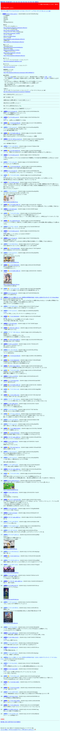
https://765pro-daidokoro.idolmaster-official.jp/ (14, 55)
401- (21, 1)
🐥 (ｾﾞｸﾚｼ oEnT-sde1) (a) (12, 447)
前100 (12, 722)
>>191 (5, 683)
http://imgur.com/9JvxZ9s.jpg (10, 549)
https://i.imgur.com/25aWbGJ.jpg (11, 262)
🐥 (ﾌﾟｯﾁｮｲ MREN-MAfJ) (12, 428)
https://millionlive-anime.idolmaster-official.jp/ (14, 39)
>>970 (49, 76)
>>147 (5, 390)
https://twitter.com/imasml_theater (11, 30)
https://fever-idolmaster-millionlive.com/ (13, 61)
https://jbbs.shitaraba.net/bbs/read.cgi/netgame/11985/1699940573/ (19, 72)
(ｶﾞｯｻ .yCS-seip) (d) (10, 111)
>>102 (5, 118)
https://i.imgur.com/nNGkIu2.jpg (11, 599)
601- (26, 1)
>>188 (5, 664)
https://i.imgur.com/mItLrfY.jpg (11, 202)
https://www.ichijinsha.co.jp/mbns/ (11, 50)
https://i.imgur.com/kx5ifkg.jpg (11, 623)
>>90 (5, 176)
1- (12, 1)
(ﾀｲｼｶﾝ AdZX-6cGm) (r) (11, 480)
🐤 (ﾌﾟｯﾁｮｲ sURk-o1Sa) (11, 395)
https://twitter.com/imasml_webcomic (12, 52)
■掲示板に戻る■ (5, 1)
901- (34, 1)
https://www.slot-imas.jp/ (9, 67)
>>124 (5, 272)
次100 (15, 722)
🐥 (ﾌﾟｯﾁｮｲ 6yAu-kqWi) (11, 687)
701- (29, 1)
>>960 (45, 76)
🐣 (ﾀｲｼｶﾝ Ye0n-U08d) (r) (12, 339)
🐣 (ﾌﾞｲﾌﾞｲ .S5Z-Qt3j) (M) (12, 499)
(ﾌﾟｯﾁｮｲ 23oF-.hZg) (10, 575)
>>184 (5, 638)
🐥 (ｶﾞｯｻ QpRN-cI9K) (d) (12, 133)
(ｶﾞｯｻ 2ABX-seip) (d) (11, 585)
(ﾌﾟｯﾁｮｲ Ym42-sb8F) (11, 669)
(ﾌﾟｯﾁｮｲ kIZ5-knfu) (10, 209)
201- (17, 1)
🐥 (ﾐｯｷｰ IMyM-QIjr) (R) (12, 220)
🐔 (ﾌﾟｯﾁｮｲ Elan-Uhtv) (11, 380)
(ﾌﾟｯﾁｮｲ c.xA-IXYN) (11, 344)
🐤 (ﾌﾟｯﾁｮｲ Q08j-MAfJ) (11, 265)
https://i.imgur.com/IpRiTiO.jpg (11, 489)
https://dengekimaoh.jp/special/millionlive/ (13, 47)
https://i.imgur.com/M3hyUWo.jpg (11, 284)
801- (31, 1)
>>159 (5, 475)
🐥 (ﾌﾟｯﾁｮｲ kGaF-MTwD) (12, 123)
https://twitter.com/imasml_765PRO (12, 33)
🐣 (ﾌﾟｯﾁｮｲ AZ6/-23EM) (12, 700)
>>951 (45, 78)
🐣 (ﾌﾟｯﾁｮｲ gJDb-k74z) (11, 705)
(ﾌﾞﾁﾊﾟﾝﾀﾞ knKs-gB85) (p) (12, 437)
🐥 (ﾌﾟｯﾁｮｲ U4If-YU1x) (11, 556)
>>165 (5, 494)
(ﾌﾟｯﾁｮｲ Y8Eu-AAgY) (11, 637)
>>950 (10, 76)
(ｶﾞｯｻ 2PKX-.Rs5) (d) (11, 709)
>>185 (5, 670)
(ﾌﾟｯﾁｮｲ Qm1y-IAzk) (11, 696)
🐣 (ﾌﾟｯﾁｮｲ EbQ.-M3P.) (11, 682)
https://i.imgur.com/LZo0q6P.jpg (11, 572)
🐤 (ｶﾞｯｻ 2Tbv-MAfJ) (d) (12, 150)
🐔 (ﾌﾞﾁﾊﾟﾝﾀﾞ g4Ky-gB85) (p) (13, 581)
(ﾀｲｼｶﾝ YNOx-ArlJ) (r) (10, 14)
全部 (10, 1)
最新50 (36, 1)
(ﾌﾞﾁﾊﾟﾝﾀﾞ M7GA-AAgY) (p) (13, 139)
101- (14, 1)
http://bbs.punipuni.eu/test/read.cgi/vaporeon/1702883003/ (17, 91)
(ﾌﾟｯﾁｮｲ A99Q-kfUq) (11, 403)
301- (19, 1)
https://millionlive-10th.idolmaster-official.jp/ (14, 42)
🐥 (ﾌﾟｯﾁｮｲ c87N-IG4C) (11, 432)
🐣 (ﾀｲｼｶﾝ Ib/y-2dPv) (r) (11, 327)
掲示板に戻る (4, 722)
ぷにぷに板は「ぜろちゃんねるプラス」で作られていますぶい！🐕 (18, 729)
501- (24, 1)
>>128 (5, 317)
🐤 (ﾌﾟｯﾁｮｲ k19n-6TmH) (12, 248)
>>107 (5, 156)
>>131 (5, 312)
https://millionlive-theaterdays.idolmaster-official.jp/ (15, 27)
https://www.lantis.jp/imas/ (10, 36)
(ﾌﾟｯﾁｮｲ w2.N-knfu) (10, 513)
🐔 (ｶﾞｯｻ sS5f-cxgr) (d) (11, 117)
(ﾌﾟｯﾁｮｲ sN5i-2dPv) (10, 508)
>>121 (5, 232)
